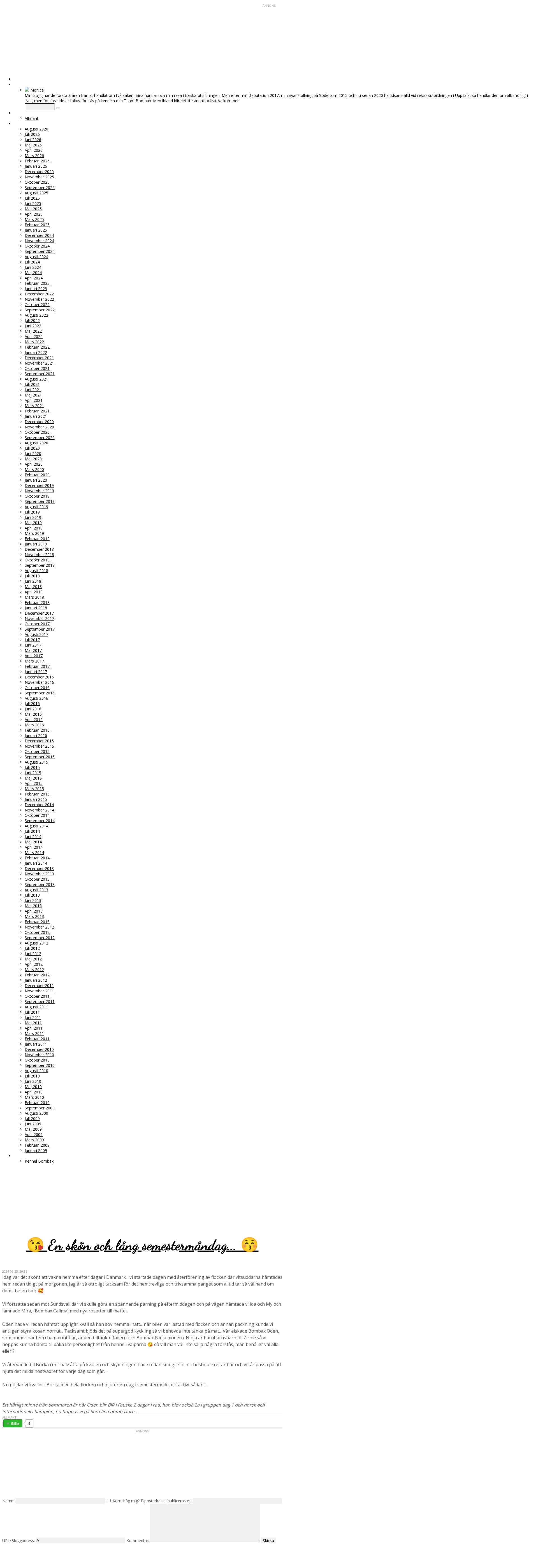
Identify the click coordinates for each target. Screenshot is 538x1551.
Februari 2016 (37, 730)
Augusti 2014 (36, 826)
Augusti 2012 (36, 943)
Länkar (21, 1155)
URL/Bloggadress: (18, 1540)
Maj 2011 (33, 1022)
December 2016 (39, 677)
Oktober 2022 (37, 304)
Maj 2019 (33, 522)
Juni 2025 (33, 203)
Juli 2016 (32, 703)
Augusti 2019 (36, 506)
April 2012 (34, 964)
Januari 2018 (36, 607)
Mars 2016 (34, 724)
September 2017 (40, 629)
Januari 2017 (36, 671)
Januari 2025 (36, 230)
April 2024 (34, 278)
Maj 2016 (33, 714)
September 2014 (40, 820)
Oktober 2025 (37, 182)
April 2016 (34, 719)
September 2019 (40, 501)
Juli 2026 (32, 134)
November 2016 (39, 682)
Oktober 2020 (37, 432)
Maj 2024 (33, 272)
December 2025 (39, 171)
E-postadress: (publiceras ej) (166, 1500)
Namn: (8, 1500)
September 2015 (40, 756)
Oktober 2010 (37, 1060)
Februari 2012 (37, 975)
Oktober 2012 (37, 932)
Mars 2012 (34, 969)
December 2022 (39, 294)
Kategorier (25, 113)
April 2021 (34, 400)
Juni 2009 (33, 1123)
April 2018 (34, 591)
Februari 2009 (37, 1145)
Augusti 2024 (36, 256)
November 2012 (39, 927)
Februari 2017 (37, 666)
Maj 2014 (33, 842)
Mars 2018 (34, 597)
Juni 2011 (33, 1017)
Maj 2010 (33, 1086)
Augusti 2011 (36, 1006)
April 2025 (34, 214)
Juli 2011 (32, 1012)
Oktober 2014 (37, 815)
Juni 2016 (33, 709)
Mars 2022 (34, 341)
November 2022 (39, 299)
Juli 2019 (32, 512)
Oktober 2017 (37, 623)
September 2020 (40, 437)
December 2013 (39, 868)
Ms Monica (68, 1189)
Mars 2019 (34, 533)
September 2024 (40, 251)
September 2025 (40, 187)
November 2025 (39, 176)
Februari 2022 (37, 347)
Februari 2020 (37, 474)
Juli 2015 (32, 767)
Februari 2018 (37, 602)
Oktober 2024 (37, 246)
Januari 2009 (36, 1150)
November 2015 (39, 746)
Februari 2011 (37, 1038)
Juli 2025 (32, 198)
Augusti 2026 (36, 129)
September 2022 (40, 309)
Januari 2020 (36, 480)
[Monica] (27, 90)
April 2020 (34, 464)
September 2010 (40, 1065)
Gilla (15, 1423)
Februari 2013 (37, 921)
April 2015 (34, 783)
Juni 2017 (33, 645)
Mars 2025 (34, 219)
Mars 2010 (34, 1097)
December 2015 (39, 740)
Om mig (21, 84)
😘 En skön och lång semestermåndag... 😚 (142, 1245)
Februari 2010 (37, 1102)
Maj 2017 (33, 650)
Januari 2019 (36, 544)
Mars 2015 (34, 788)
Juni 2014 (33, 836)
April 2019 (34, 528)
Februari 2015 (37, 794)
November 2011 (39, 990)
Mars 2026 (34, 155)
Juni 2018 (33, 581)
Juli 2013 (32, 895)
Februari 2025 (37, 224)
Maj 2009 (33, 1129)
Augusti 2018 (36, 570)
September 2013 (40, 884)
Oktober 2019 (37, 496)
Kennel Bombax (39, 1161)
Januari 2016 (36, 735)
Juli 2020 (32, 448)
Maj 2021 (33, 395)
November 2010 (39, 1054)
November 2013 (39, 873)
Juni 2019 (33, 517)
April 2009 (34, 1134)
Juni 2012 (33, 953)
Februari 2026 (37, 161)
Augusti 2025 (36, 192)
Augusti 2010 (36, 1070)
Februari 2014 (37, 857)
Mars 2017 (34, 661)
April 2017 (34, 655)
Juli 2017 (32, 639)
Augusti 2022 (36, 315)
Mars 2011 (34, 1033)
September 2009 (40, 1108)
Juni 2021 (33, 389)
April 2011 (34, 1028)
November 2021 (39, 363)
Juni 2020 (33, 453)
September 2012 (40, 937)
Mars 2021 (34, 405)
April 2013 (34, 911)
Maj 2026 (33, 145)
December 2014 (39, 804)
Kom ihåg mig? (126, 1500)
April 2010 (34, 1092)
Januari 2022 (36, 352)
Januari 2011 (36, 1044)
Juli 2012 (32, 948)
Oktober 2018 (37, 560)
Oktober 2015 (37, 751)
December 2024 (39, 235)
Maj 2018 (33, 586)
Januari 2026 (36, 166)
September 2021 (40, 373)
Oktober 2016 (37, 687)
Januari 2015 (36, 799)
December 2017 (39, 613)
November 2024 (39, 240)
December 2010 (39, 1049)
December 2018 (39, 549)
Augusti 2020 (36, 443)
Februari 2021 (37, 411)
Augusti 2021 (36, 379)
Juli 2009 (32, 1118)
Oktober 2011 (37, 996)
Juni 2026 (33, 139)
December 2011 (39, 985)
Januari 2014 (36, 863)
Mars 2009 (34, 1139)
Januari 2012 (36, 980)
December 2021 (39, 357)
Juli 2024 (32, 262)
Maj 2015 (33, 778)
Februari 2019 (37, 538)
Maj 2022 (33, 331)
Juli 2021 (32, 384)
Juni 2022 (33, 325)
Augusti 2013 (36, 889)
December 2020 (39, 421)
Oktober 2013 (37, 879)
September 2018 (40, 565)
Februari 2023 (37, 283)
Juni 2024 (33, 267)
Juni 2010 (33, 1081)
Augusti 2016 (36, 698)
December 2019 (39, 485)
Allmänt (31, 118)
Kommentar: (137, 1540)
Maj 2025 (33, 208)
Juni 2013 (33, 900)
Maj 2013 (33, 905)
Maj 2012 (33, 959)
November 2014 (39, 810)
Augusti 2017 (36, 634)
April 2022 (34, 336)
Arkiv (18, 123)
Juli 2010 (32, 1076)
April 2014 (34, 847)
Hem (17, 79)
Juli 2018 (32, 576)
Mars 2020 (34, 469)
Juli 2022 (32, 320)
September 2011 (40, 1001)
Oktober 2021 (37, 368)
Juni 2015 (33, 772)
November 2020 (39, 427)
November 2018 (39, 554)
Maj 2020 (33, 458)
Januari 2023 (36, 288)
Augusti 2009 (36, 1113)
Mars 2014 (34, 852)
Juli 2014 (32, 831)
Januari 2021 (36, 416)
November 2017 (39, 618)
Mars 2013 (34, 916)
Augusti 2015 (36, 762)
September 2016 (40, 693)
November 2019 (39, 490)
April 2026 (34, 150)
